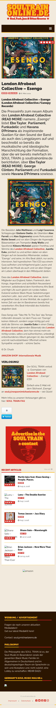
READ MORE (12, 119)
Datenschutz (26, 701)
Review (4, 93)
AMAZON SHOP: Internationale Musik (21, 355)
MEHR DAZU (34, 671)
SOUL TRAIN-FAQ (15, 401)
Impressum (12, 701)
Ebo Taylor (18, 123)
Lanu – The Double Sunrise (32, 495)
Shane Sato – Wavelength (33, 530)
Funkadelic (10, 127)
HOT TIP (21, 498)
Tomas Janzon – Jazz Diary (31, 513)
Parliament (36, 123)
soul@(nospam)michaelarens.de (22, 391)
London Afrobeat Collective (29, 115)
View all (47, 469)
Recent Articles (11, 470)
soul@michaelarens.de (25, 637)
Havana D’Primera (25, 174)
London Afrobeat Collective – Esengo (21, 86)
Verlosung (13, 93)
